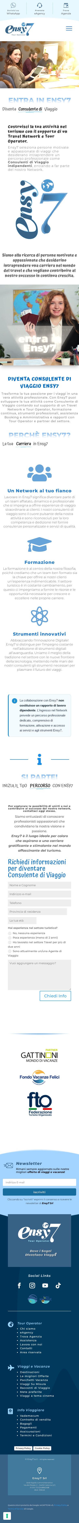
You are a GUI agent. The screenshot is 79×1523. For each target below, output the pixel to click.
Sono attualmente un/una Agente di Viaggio (35, 953)
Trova (66, 10)
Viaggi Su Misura (33, 1384)
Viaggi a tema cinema (37, 1395)
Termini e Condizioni (36, 1435)
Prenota (39, 10)
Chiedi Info (55, 996)
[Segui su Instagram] (32, 1285)
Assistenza (28, 1340)
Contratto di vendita (35, 1419)
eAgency (26, 1332)
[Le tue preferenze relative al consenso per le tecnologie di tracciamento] (7, 1516)
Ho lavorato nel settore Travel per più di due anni (37, 944)
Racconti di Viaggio (35, 1387)
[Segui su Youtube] (45, 1285)
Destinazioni (30, 1372)
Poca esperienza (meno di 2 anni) (35, 937)
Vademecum (29, 1415)
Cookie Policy (42, 1448)
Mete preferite (31, 1391)
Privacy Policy (23, 1448)
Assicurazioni (30, 1431)
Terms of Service (16, 1509)
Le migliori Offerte (34, 1376)
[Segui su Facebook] (19, 1285)
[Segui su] (32, 1299)
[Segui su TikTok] (58, 1285)
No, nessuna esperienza (29, 933)
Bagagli (26, 1423)
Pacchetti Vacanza (34, 1380)
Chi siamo (27, 1328)
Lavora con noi (31, 1344)
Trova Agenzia (31, 1336)
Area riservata (31, 1352)
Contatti (26, 1348)
